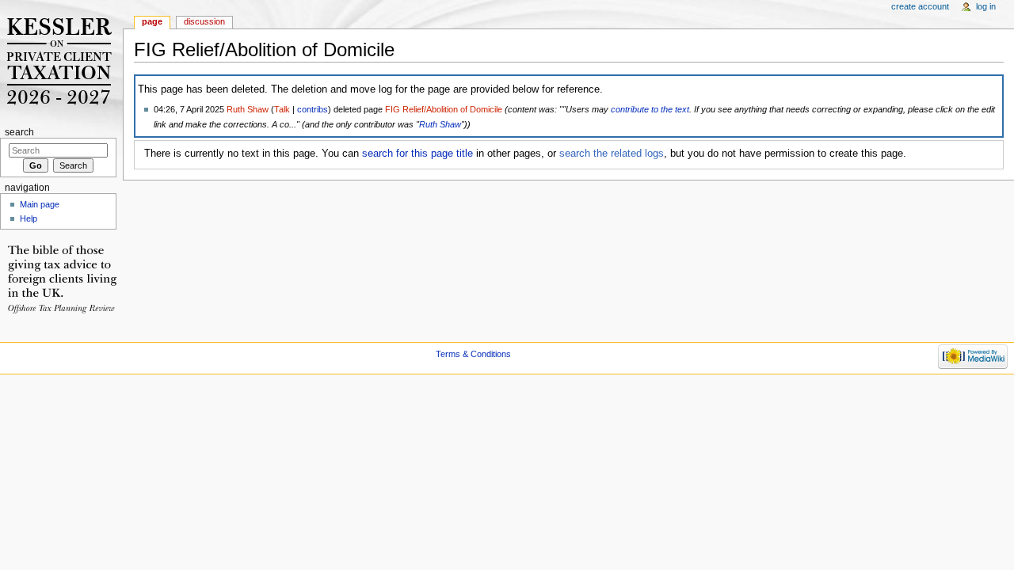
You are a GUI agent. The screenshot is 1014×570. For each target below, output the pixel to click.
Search (19, 132)
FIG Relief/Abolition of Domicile (443, 109)
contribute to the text (650, 109)
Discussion (204, 21)
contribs (312, 109)
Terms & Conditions (473, 354)
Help (28, 218)
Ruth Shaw (248, 109)
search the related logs (611, 153)
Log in (986, 6)
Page (152, 21)
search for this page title (417, 153)
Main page (39, 204)
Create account (920, 6)
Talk (282, 109)
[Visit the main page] (61, 61)
